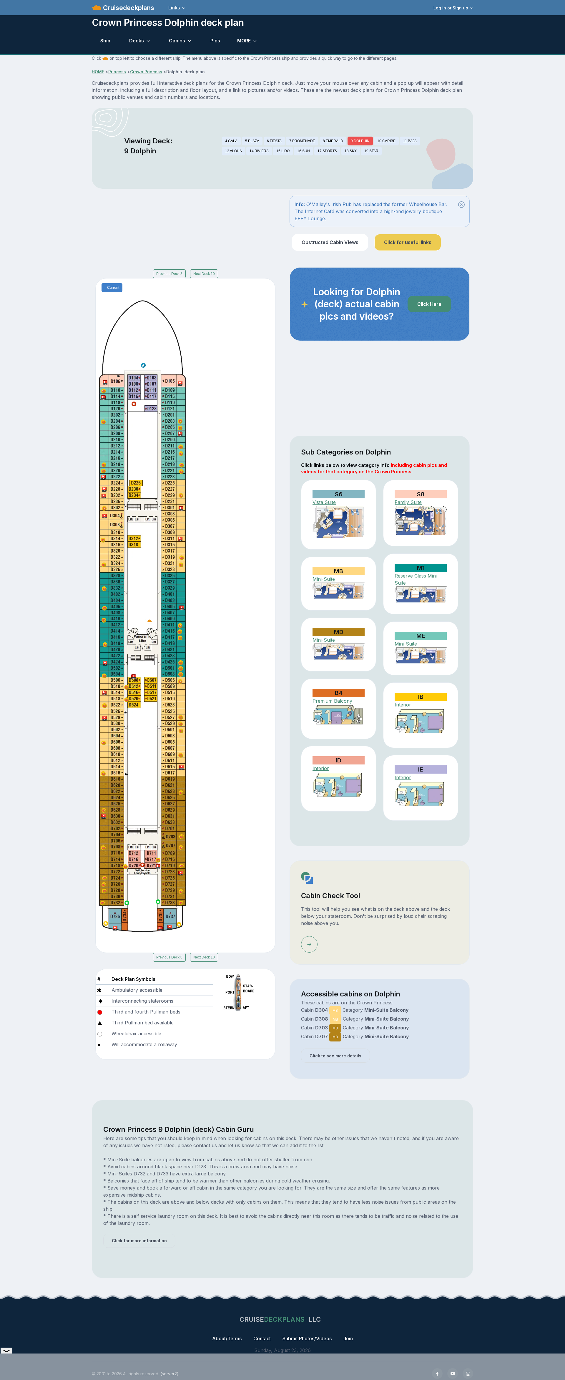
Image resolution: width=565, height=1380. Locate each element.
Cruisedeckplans (127, 7)
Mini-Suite (324, 579)
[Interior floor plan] (421, 722)
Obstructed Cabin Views (330, 242)
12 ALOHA (233, 151)
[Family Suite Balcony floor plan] (421, 520)
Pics (215, 41)
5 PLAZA (252, 141)
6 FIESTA (274, 141)
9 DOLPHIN (360, 141)
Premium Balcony (332, 701)
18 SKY (351, 151)
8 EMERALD (333, 141)
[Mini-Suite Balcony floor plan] (421, 594)
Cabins (177, 41)
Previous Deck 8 (169, 274)
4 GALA (231, 141)
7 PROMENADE (302, 141)
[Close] (461, 204)
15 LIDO (283, 151)
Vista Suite (324, 502)
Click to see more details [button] (335, 1055)
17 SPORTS (327, 151)
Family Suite (408, 502)
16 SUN (303, 151)
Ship (105, 41)
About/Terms (227, 1338)
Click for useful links (407, 242)
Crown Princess (146, 71)
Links (174, 8)
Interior (403, 705)
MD (335, 1028)
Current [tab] (113, 288)
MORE (244, 41)
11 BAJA (410, 141)
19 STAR (371, 151)
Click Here (429, 304)
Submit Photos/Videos (307, 1338)
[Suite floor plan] (339, 522)
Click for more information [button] (139, 1240)
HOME (98, 71)
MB (335, 1011)
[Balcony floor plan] (339, 716)
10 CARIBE (386, 141)
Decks (136, 41)
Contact (262, 1338)
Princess (117, 71)
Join (348, 1338)
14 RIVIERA (259, 151)
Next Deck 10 (204, 274)
